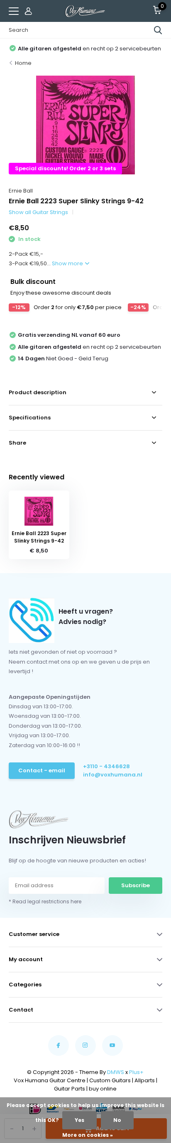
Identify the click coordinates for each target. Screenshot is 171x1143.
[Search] (158, 30)
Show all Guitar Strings (38, 212)
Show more (68, 263)
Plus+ (136, 1072)
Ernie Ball (21, 191)
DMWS (115, 1072)
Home (23, 63)
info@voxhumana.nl (112, 775)
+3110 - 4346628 (106, 766)
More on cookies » (87, 1134)
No (117, 1120)
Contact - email (41, 770)
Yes (79, 1120)
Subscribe (135, 885)
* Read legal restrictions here (45, 901)
